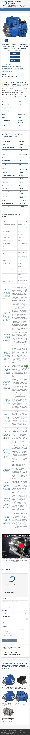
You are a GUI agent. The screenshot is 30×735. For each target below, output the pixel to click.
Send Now (9, 640)
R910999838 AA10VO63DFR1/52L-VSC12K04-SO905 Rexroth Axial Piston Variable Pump (6, 436)
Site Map (15, 730)
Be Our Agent (15, 60)
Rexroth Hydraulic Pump (15, 12)
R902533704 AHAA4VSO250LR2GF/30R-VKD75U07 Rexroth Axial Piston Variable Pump (6, 521)
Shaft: (3, 114)
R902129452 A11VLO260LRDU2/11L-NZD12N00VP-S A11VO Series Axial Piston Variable (6, 371)
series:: (4, 200)
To (3, 604)
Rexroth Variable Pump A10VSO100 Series (6, 471)
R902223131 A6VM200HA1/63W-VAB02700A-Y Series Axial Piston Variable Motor (6, 487)
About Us (3, 730)
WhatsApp (15, 57)
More (14, 659)
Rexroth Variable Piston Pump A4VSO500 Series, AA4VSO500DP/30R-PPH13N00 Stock (6, 386)
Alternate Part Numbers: (8, 175)
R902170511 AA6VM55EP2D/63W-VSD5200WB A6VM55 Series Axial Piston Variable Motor (6, 316)
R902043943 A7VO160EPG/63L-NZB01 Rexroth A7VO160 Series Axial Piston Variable (6, 294)
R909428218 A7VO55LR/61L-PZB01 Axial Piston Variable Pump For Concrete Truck (6, 339)
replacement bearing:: (8, 207)
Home (2, 12)
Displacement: (6, 120)
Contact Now (15, 53)
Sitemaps (19, 730)
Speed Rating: (5, 188)
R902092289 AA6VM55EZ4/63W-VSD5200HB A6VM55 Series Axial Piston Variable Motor (6, 503)
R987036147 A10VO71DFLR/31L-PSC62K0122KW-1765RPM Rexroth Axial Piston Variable (6, 355)
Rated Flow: (5, 168)
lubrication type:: (6, 192)
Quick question (6, 616)
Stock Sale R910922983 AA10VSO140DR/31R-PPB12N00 (6, 402)
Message (4, 626)
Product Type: (5, 179)
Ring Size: (5, 125)
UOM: (3, 117)
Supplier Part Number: (8, 108)
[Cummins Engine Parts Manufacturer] (4, 3)
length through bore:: (7, 203)
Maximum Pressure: (7, 185)
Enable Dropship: (7, 111)
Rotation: (4, 172)
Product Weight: (6, 105)
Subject (4, 610)
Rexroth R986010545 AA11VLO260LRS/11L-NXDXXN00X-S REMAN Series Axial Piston (6, 419)
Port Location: (6, 102)
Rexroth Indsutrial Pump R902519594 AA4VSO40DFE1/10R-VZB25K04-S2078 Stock (6, 454)
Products (7, 12)
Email (4, 599)
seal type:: (5, 196)
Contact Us (9, 730)
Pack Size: (5, 182)
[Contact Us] (26, 367)
